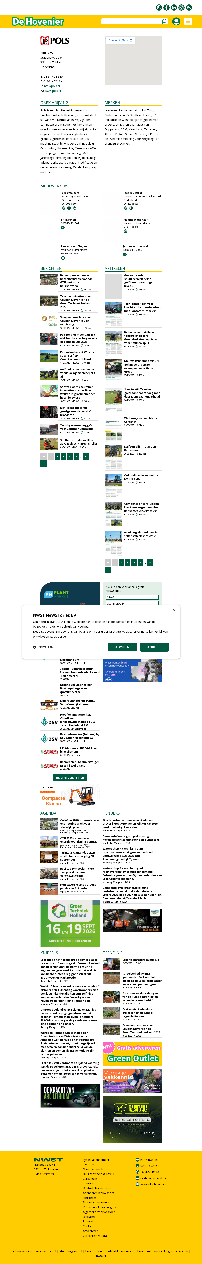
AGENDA (48, 813)
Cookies (88, 1226)
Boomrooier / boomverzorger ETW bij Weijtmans (79, 763)
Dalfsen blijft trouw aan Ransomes (140, 448)
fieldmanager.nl (21, 1251)
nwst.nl (101, 1256)
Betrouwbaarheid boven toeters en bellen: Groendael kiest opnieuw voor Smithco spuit (141, 337)
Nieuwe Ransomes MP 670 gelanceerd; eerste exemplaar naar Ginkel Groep (141, 366)
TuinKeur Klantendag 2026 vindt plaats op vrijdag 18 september (77, 856)
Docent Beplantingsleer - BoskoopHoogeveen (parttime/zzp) (77, 688)
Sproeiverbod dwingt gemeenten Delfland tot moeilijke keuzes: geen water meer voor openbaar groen (142, 979)
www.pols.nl (53, 91)
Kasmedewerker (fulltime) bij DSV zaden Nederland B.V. (79, 736)
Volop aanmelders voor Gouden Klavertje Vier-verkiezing (75, 320)
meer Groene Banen (70, 777)
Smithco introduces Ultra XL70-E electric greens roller (78, 441)
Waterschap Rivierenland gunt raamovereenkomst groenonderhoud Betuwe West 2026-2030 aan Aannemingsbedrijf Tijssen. (128, 854)
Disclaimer (90, 1217)
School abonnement (96, 1202)
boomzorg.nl (93, 1251)
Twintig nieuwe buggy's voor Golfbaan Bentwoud (76, 427)
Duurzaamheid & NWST (99, 1174)
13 (150, 562)
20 (86, 456)
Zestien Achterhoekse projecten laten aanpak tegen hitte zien (138, 1012)
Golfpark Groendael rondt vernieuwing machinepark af (77, 373)
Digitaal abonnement (97, 1188)
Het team (89, 1198)
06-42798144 (149, 1172)
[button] (43, 647)
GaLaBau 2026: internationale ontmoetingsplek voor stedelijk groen (79, 823)
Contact (88, 1183)
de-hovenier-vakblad (154, 1178)
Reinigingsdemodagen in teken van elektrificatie (141, 534)
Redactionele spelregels (99, 1207)
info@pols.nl (52, 86)
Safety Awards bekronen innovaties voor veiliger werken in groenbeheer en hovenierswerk (77, 392)
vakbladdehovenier (153, 1184)
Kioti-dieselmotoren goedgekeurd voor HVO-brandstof (76, 411)
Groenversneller (94, 1169)
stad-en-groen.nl (70, 1251)
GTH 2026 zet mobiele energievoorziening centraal (79, 839)
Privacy (88, 1221)
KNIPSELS (49, 952)
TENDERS (111, 813)
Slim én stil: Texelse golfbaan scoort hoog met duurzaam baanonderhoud (142, 393)
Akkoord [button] (154, 647)
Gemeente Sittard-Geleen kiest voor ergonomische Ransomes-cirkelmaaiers (141, 507)
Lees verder (58, 636)
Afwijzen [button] (122, 647)
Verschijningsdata (95, 1235)
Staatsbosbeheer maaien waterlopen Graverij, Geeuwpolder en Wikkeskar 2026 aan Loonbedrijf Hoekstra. (130, 823)
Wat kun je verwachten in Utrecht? (141, 420)
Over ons (89, 1164)
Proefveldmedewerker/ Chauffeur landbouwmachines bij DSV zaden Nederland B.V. (78, 720)
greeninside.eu (178, 1251)
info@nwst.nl (149, 1160)
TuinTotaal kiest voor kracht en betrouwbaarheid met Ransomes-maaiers (142, 307)
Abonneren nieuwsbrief (98, 1193)
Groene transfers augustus (140, 960)
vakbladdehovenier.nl (120, 1251)
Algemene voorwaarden (99, 1212)
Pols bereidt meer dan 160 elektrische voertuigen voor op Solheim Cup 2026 (78, 338)
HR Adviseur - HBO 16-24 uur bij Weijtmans (78, 749)
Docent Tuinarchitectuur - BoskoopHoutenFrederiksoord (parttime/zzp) (79, 672)
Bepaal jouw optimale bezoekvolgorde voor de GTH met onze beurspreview (76, 280)
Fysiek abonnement (96, 1160)
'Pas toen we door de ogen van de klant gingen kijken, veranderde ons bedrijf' (140, 996)
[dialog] (101, 632)
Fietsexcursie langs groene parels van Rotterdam (78, 886)
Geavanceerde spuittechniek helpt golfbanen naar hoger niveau (139, 280)
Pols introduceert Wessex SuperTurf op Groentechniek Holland (77, 355)
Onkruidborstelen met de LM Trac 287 (141, 477)
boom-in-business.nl (151, 1251)
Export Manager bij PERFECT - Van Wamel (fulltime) (79, 702)
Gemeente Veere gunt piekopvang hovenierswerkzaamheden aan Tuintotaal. (131, 837)
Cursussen (90, 1179)
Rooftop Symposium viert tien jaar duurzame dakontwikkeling (77, 872)
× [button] (173, 610)
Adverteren (90, 1231)
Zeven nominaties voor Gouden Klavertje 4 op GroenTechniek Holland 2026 (75, 301)
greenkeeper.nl (46, 1251)
